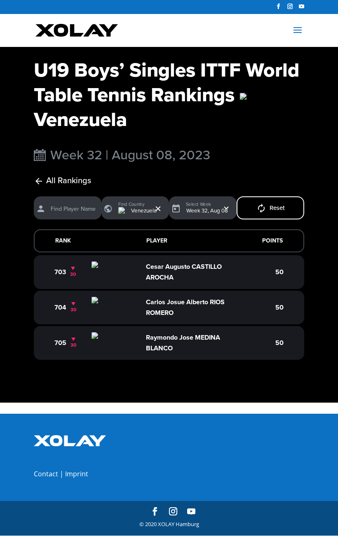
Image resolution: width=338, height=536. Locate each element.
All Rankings (68, 181)
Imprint (76, 473)
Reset (277, 208)
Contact (46, 473)
